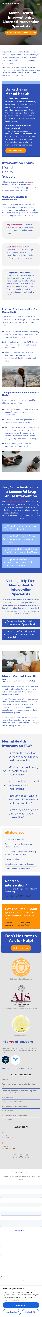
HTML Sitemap (7, 1111)
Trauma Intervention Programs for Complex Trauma (18, 845)
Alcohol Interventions (15, 247)
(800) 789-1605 (7, 1137)
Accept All (21, 1305)
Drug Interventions (14, 225)
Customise (11, 1312)
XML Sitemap (7, 1120)
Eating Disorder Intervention (12, 1102)
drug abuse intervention (16, 502)
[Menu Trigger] (39, 4)
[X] (21, 1156)
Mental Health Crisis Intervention (17, 869)
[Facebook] (15, 1156)
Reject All (30, 1312)
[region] (21, 1301)
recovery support (29, 513)
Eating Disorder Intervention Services (19, 864)
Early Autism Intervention (15, 839)
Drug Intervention (12, 859)
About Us (5, 1079)
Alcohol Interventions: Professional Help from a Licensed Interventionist (20, 853)
